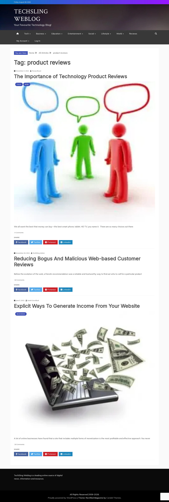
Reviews (133, 33)
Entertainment (74, 33)
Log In (37, 41)
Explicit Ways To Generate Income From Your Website (77, 306)
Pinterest (51, 242)
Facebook (21, 242)
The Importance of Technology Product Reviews (70, 76)
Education (55, 33)
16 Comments (19, 280)
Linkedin (66, 242)
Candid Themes (113, 498)
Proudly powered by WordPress (62, 498)
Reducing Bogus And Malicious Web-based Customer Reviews (77, 261)
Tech (26, 33)
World (119, 33)
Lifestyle (105, 33)
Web (27, 84)
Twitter (36, 242)
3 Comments (19, 233)
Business (40, 33)
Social (91, 33)
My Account (21, 41)
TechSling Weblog (31, 15)
